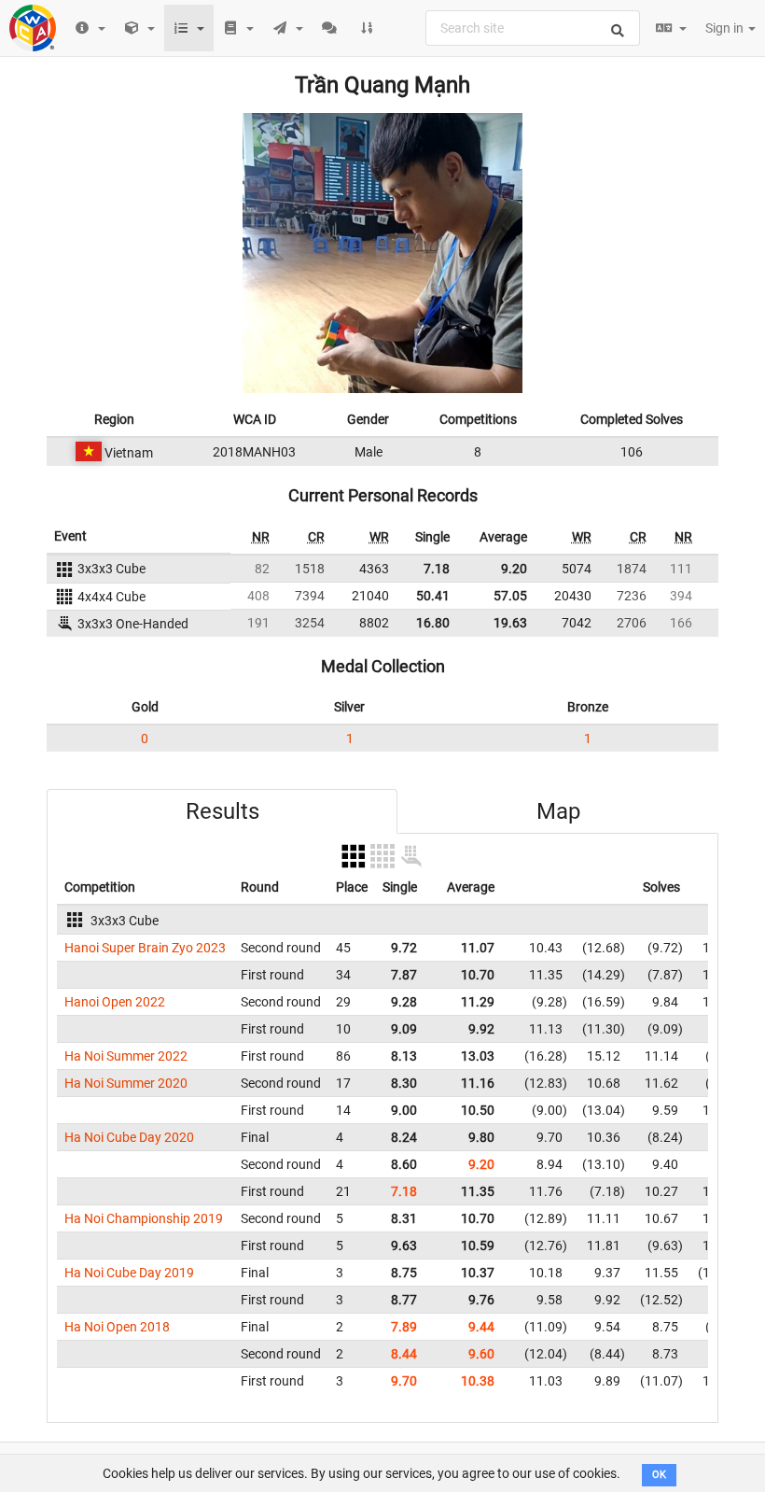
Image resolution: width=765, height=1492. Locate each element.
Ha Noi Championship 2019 (143, 1218)
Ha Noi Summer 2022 (126, 1056)
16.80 (433, 622)
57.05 (510, 595)
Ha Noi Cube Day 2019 (129, 1272)
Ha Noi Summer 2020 (126, 1083)
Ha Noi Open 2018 (117, 1326)
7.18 (437, 568)
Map (558, 811)
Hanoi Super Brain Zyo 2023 (145, 947)
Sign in (725, 28)
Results (222, 811)
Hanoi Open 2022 (114, 1001)
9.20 (514, 568)
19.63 (510, 622)
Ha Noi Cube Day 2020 (129, 1137)
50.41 (433, 595)
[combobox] (532, 28)
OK (659, 1475)
